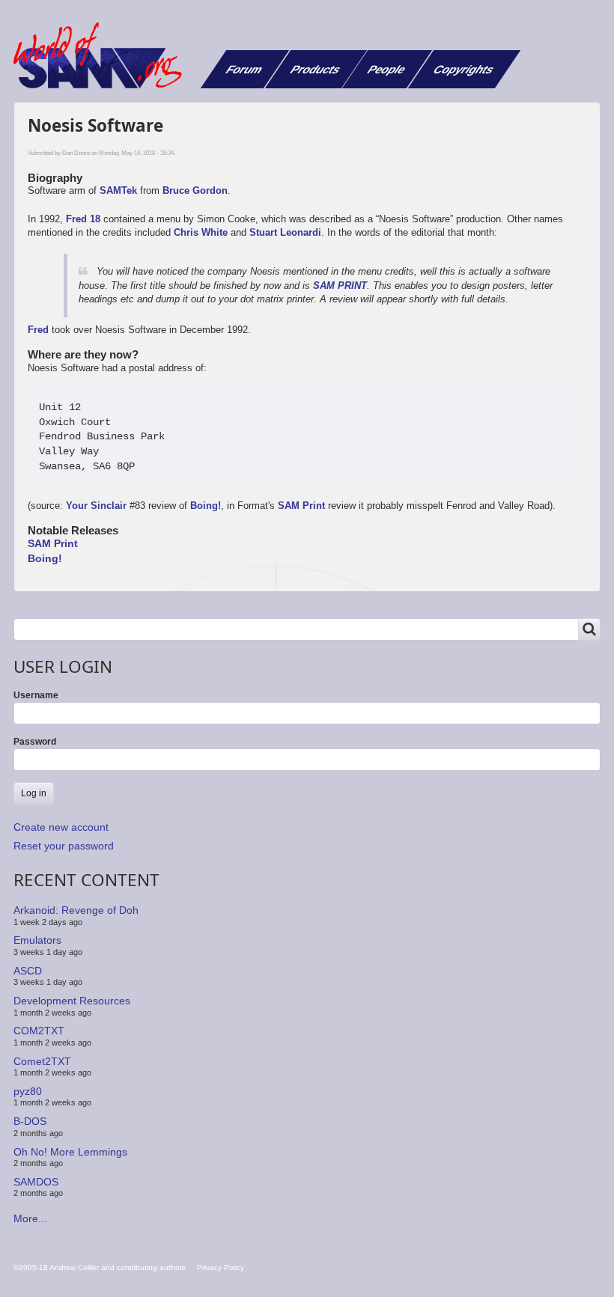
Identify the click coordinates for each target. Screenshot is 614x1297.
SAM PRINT (340, 285)
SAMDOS (35, 1182)
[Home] (103, 55)
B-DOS (29, 1121)
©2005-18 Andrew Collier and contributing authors (99, 1267)
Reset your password (63, 846)
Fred (38, 329)
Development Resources (71, 1001)
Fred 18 (83, 219)
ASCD (27, 971)
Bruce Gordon (195, 190)
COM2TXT (38, 1031)
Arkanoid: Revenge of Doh (76, 910)
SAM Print (301, 505)
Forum (244, 69)
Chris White (201, 232)
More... (30, 1218)
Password (34, 741)
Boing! (205, 505)
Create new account (61, 827)
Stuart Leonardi (285, 232)
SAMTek (118, 190)
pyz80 (27, 1091)
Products (316, 69)
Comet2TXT (42, 1060)
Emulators (37, 940)
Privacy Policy (220, 1267)
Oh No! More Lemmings (70, 1151)
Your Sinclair (96, 505)
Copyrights (464, 69)
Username (35, 695)
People (387, 69)
